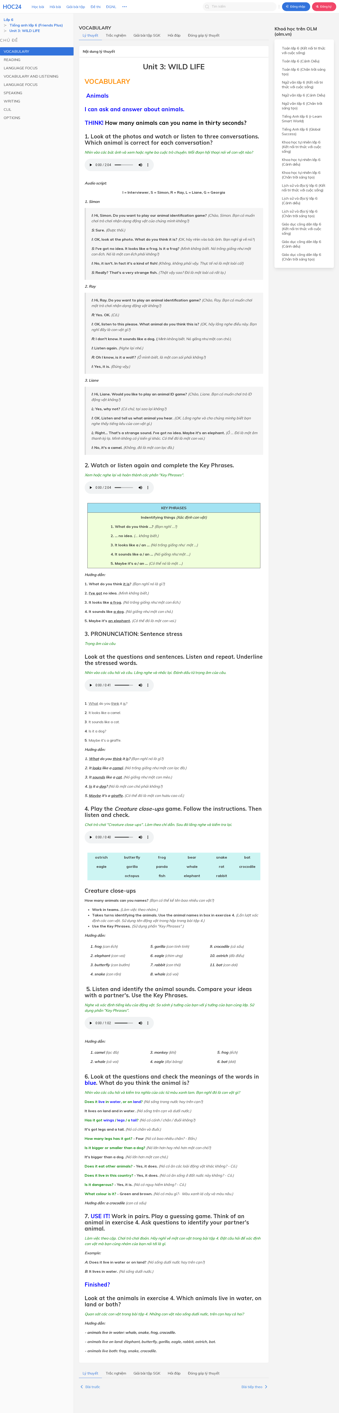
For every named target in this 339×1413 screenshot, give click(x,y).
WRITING (12, 101)
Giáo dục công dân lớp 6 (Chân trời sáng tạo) (301, 256)
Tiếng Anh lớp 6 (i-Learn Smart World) (302, 118)
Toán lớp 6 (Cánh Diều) (301, 61)
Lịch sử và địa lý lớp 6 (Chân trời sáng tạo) (300, 213)
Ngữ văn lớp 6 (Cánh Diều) (303, 95)
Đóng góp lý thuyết (204, 35)
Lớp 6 (8, 19)
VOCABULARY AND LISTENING (31, 76)
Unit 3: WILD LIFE (24, 30)
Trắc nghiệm (116, 35)
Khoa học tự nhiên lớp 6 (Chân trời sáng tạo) (301, 174)
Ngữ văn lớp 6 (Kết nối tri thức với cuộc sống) (302, 84)
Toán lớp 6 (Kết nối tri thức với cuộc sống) (303, 50)
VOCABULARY (16, 51)
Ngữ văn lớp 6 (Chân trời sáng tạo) (302, 105)
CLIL (7, 109)
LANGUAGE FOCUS (21, 68)
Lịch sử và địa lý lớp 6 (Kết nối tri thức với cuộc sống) (303, 187)
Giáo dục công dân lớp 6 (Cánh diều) (301, 244)
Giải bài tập (75, 6)
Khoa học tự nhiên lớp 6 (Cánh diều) (301, 162)
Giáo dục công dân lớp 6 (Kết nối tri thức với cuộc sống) (301, 229)
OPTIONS (12, 117)
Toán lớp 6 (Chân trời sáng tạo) (303, 71)
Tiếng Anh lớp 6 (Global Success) (301, 131)
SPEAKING (13, 93)
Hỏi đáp (174, 35)
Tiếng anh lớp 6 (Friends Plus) (36, 25)
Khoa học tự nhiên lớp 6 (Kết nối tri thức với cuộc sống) (301, 147)
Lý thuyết (90, 35)
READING (12, 59)
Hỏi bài (55, 6)
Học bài (38, 6)
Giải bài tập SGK (147, 35)
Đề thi (96, 6)
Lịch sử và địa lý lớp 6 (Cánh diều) (300, 200)
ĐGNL (111, 6)
